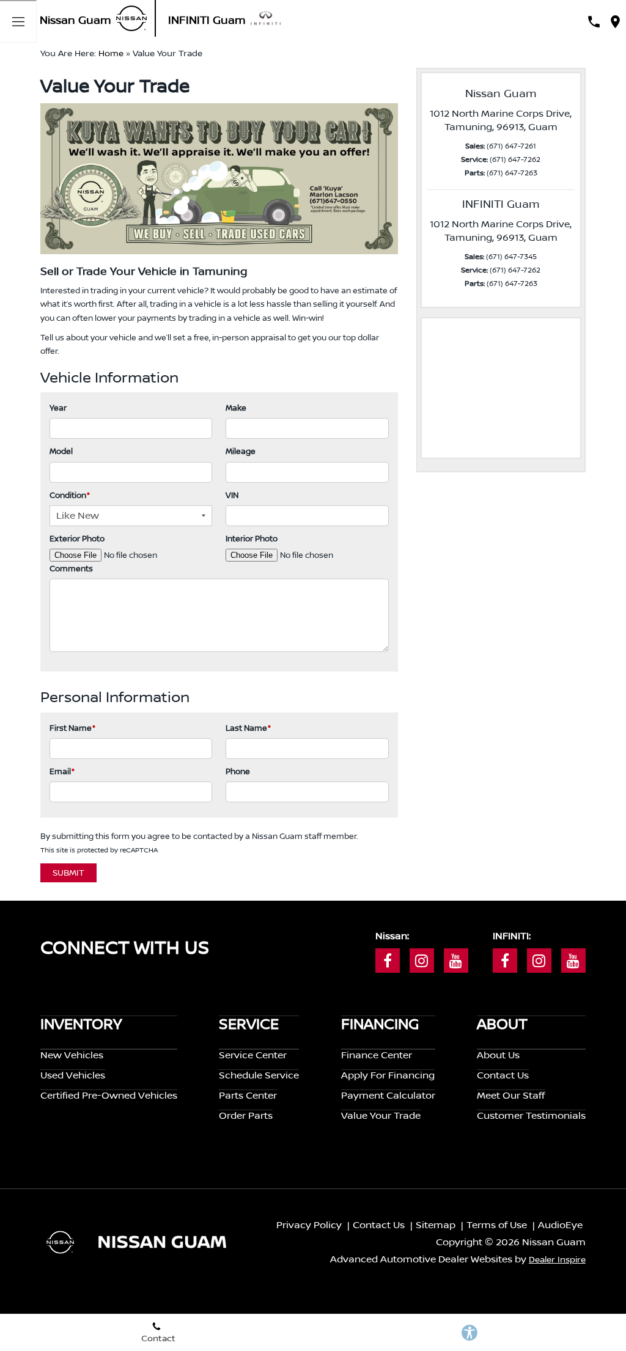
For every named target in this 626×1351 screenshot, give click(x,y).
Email (62, 772)
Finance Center (376, 1055)
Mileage (241, 451)
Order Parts (246, 1115)
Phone (238, 772)
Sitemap (435, 1225)
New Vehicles (71, 1055)
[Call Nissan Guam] (594, 21)
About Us (498, 1055)
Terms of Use (496, 1225)
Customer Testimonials (531, 1115)
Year (58, 408)
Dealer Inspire (557, 1260)
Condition (70, 495)
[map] (615, 21)
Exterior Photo (77, 539)
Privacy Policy (309, 1225)
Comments (71, 569)
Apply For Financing (388, 1075)
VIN (232, 495)
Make (236, 408)
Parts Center (248, 1095)
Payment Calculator (388, 1095)
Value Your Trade (381, 1115)
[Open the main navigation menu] (18, 21)
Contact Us (503, 1075)
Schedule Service (259, 1075)
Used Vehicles (72, 1075)
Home (110, 54)
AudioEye (560, 1225)
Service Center (253, 1055)
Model (61, 451)
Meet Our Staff (511, 1095)
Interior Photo (252, 539)
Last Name (248, 728)
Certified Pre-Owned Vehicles (108, 1095)
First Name (72, 728)
